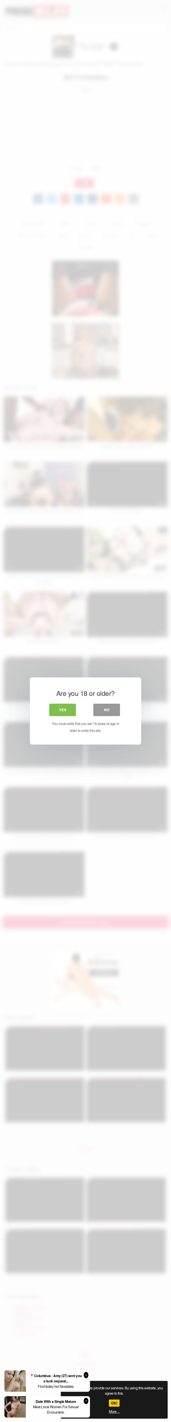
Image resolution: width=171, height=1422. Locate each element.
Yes (62, 709)
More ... (114, 1411)
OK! (114, 1403)
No (106, 709)
